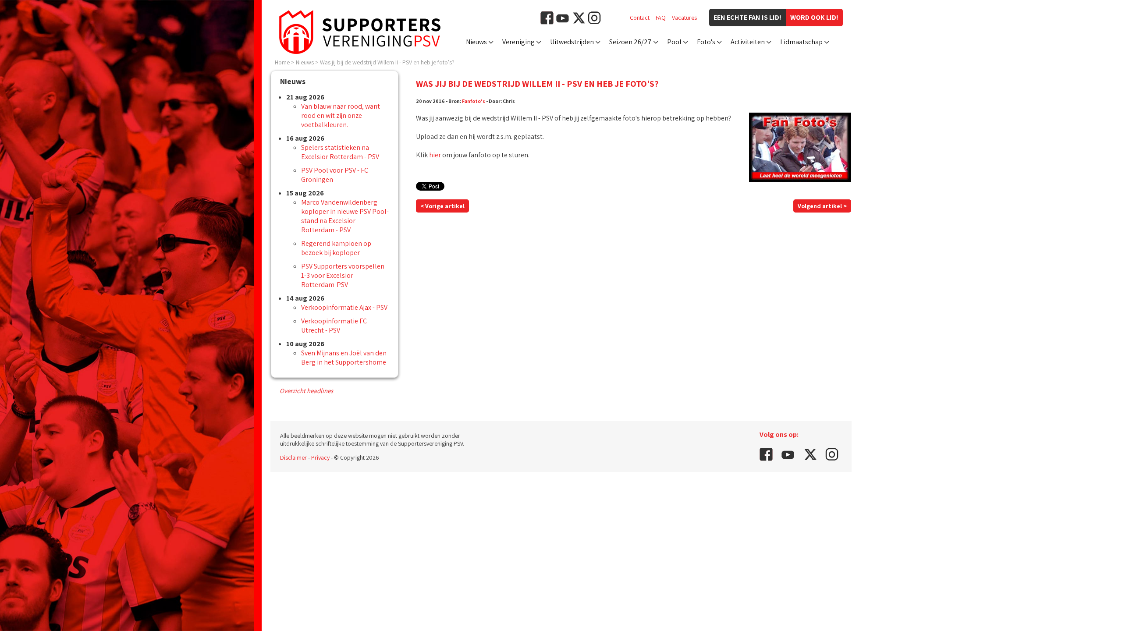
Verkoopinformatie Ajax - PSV (344, 307)
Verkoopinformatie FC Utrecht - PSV (334, 325)
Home (282, 62)
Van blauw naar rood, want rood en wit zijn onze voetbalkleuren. (340, 115)
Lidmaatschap (801, 41)
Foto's (706, 41)
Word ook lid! (814, 17)
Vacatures (684, 17)
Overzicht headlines (306, 390)
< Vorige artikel (442, 206)
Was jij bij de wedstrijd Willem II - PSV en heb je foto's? (387, 62)
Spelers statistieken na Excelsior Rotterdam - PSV (340, 152)
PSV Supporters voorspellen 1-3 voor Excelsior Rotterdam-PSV (342, 275)
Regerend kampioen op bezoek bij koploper (336, 248)
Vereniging (518, 41)
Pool (674, 41)
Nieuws (476, 41)
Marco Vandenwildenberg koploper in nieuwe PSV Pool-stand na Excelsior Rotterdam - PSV (345, 216)
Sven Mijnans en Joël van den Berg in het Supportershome (344, 357)
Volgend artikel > (822, 206)
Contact (640, 17)
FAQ (661, 17)
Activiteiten (748, 41)
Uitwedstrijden (572, 41)
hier (435, 155)
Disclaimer (293, 457)
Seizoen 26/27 (630, 41)
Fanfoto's (473, 101)
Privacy (320, 457)
